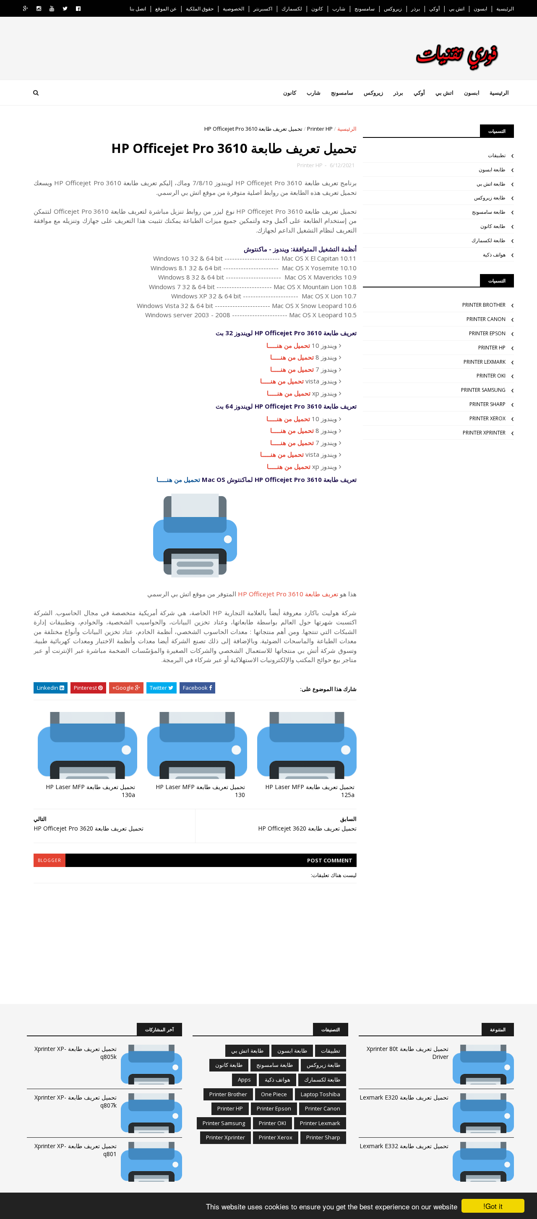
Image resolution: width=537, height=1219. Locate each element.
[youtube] (52, 8)
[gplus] (25, 8)
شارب (338, 8)
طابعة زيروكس (490, 197)
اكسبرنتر (262, 8)
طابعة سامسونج (489, 211)
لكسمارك (292, 8)
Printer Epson (487, 333)
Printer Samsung (483, 389)
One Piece (274, 1094)
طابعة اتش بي (491, 183)
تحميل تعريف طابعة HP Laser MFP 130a (90, 791)
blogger (49, 860)
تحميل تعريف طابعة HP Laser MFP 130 (200, 791)
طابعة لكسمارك (489, 240)
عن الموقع (166, 8)
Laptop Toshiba (320, 1094)
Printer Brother (484, 304)
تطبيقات (497, 155)
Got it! (493, 1206)
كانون (317, 8)
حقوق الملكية (200, 8)
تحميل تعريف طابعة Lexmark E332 (404, 1146)
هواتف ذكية (494, 254)
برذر (415, 8)
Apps (244, 1079)
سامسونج (365, 8)
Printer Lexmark (485, 361)
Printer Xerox (487, 418)
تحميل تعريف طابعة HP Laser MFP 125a (310, 791)
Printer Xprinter (484, 432)
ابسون (480, 8)
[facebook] (78, 8)
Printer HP (320, 128)
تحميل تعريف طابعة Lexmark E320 (404, 1097)
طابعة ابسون (492, 169)
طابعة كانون (493, 226)
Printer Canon (486, 319)
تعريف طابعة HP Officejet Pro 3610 (288, 594)
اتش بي (456, 8)
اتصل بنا (138, 8)
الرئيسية (505, 8)
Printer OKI (491, 375)
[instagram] (38, 8)
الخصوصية (233, 8)
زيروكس (393, 8)
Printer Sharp (487, 404)
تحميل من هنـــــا (288, 345)
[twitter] (65, 8)
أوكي (434, 8)
